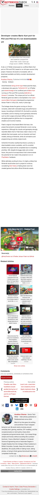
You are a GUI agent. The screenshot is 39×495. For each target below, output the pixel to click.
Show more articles (19, 366)
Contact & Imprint (8, 487)
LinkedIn (34, 456)
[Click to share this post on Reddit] (26, 405)
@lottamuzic (25, 456)
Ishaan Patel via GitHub (26, 256)
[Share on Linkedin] (17, 409)
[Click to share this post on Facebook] (7, 405)
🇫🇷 (28, 79)
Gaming (4, 82)
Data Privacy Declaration (28, 487)
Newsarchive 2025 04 (25, 463)
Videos (26, 5)
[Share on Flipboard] (35, 405)
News (19, 5)
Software (10, 82)
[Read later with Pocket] (31, 405)
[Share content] (3, 405)
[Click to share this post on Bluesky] (16, 405)
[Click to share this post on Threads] (12, 405)
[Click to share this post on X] (21, 405)
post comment (7, 377)
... (36, 5)
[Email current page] (22, 409)
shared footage (9, 90)
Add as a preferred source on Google (21, 400)
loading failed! (4, 471)
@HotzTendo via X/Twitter (10, 256)
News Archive (15, 463)
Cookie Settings (14, 489)
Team (16, 487)
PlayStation (5, 157)
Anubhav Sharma (6, 79)
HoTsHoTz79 (23, 88)
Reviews (11, 5)
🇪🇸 (31, 79)
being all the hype (17, 86)
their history (13, 166)
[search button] (32, 2)
